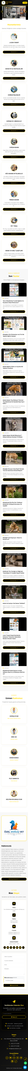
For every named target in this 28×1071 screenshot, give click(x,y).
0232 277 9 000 (14, 920)
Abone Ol (15, 1017)
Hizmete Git (13, 51)
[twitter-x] (17, 1057)
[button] (2, 11)
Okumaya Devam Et (13, 879)
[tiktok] (15, 1061)
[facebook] (21, 1057)
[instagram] (14, 1057)
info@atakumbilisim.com (15, 1048)
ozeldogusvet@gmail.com (14, 932)
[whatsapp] (7, 1057)
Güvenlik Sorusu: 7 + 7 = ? (11, 977)
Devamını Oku (13, 311)
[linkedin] (12, 1061)
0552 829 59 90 (14, 922)
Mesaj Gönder (14, 985)
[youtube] (10, 1057)
